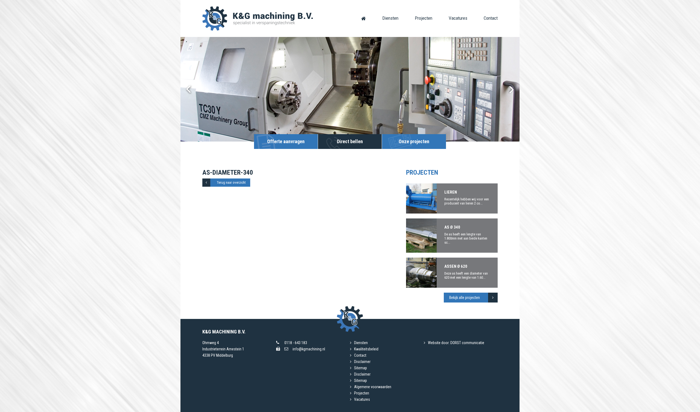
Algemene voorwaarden (372, 387)
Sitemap (360, 368)
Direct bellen (350, 141)
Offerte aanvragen (286, 141)
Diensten (390, 18)
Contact (491, 18)
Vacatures (458, 18)
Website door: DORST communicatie (456, 343)
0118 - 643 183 (295, 343)
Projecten (423, 18)
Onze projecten (414, 141)
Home (363, 18)
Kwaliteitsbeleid (366, 349)
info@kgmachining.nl (309, 349)
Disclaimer (362, 361)
